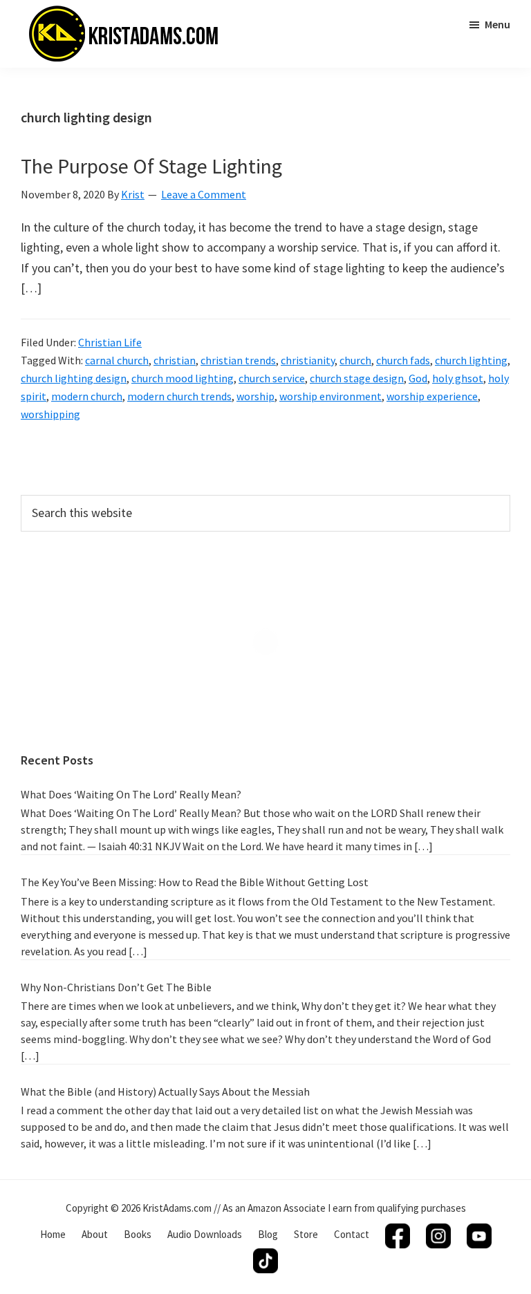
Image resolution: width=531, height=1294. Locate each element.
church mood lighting (182, 378)
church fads (403, 360)
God (418, 378)
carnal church (117, 360)
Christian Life (110, 342)
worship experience (432, 396)
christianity (308, 360)
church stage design (357, 378)
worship (255, 396)
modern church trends (179, 396)
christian (174, 360)
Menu (497, 24)
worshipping (50, 414)
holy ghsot (457, 378)
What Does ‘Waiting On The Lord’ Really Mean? (131, 794)
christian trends (238, 360)
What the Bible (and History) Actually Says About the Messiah (165, 1091)
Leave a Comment (203, 194)
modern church (86, 396)
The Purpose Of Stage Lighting (151, 166)
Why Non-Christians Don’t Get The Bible (116, 987)
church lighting (471, 360)
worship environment (330, 396)
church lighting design (74, 378)
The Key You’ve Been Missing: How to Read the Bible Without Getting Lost (195, 882)
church (355, 360)
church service (272, 378)
